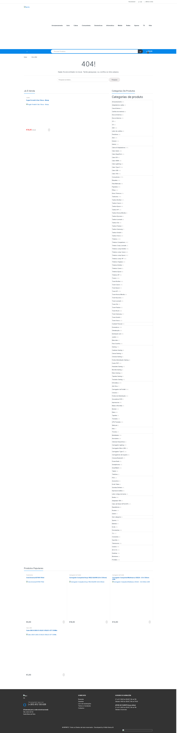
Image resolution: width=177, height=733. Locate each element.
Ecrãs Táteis (115, 484)
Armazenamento (57, 25)
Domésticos (98, 25)
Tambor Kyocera (117, 216)
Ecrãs (113, 527)
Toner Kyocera (116, 297)
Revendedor (132, 1)
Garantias (81, 701)
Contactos (81, 708)
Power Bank (115, 461)
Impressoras (115, 402)
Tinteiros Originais (117, 262)
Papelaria (115, 187)
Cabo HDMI (115, 160)
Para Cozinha (116, 343)
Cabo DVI (115, 157)
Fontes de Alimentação (119, 396)
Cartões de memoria (118, 111)
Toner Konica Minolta (118, 294)
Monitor (114, 409)
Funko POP (115, 363)
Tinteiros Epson (116, 271)
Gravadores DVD (117, 399)
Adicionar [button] (48, 129)
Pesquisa (114, 80)
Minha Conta (149, 1)
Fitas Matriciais (116, 183)
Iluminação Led (116, 334)
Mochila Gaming (116, 370)
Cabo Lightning (116, 164)
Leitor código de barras (119, 494)
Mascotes (115, 340)
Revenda (81, 699)
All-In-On (114, 550)
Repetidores (115, 507)
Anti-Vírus (115, 386)
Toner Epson (116, 288)
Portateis (114, 560)
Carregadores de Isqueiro (120, 455)
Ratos (113, 412)
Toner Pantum (116, 307)
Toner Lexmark (116, 301)
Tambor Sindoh (116, 232)
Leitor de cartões (117, 131)
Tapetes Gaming (117, 376)
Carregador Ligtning (118, 445)
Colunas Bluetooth (117, 458)
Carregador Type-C (118, 451)
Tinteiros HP (115, 275)
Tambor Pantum (116, 226)
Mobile (120, 25)
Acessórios (115, 481)
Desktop (114, 553)
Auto (68, 25)
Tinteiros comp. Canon (118, 252)
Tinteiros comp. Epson (118, 255)
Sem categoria (116, 517)
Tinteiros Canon (117, 268)
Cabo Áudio (115, 151)
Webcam (114, 425)
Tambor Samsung (117, 229)
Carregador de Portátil (118, 389)
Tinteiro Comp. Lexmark (119, 245)
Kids (150, 25)
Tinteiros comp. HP (117, 258)
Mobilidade (115, 435)
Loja (141, 1)
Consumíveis (86, 25)
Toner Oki (115, 304)
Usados (114, 546)
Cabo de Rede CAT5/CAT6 (120, 504)
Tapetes (114, 415)
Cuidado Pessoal (117, 324)
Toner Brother (116, 281)
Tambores (115, 196)
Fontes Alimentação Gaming (120, 360)
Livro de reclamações (84, 703)
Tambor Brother (116, 200)
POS (113, 478)
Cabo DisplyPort (117, 154)
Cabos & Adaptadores (118, 147)
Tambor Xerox (116, 236)
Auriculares (115, 438)
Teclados (115, 419)
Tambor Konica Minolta (119, 213)
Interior (114, 144)
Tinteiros (114, 239)
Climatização (115, 330)
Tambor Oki (115, 222)
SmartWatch (115, 468)
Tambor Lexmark (117, 219)
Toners (114, 278)
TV (144, 25)
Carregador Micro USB (119, 448)
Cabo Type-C (116, 167)
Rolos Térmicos (116, 193)
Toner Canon (116, 284)
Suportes (114, 540)
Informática (110, 25)
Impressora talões (117, 490)
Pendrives (115, 134)
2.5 (113, 121)
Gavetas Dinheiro (117, 487)
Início (25, 57)
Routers (114, 510)
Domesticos (115, 327)
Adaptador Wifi (116, 500)
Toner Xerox (116, 320)
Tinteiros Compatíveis (118, 242)
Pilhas (113, 190)
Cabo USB (115, 170)
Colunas (114, 392)
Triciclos (114, 432)
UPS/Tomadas (116, 422)
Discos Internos (116, 118)
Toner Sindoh (116, 317)
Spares (136, 25)
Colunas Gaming (117, 356)
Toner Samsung (116, 314)
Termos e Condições (84, 706)
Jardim (28, 97)
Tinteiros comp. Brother (119, 249)
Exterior (114, 141)
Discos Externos (117, 115)
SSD (113, 128)
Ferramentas (115, 530)
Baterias (114, 523)
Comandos (115, 537)
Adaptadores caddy (118, 105)
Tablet (114, 471)
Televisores (115, 543)
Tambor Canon (116, 203)
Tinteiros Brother (117, 265)
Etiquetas (114, 180)
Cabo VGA (115, 173)
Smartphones (116, 464)
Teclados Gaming (117, 379)
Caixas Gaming (116, 353)
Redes (128, 25)
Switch (114, 513)
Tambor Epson (116, 206)
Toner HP (115, 291)
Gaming (114, 347)
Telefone (115, 474)
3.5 (113, 124)
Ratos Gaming (116, 373)
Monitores (115, 556)
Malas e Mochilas (117, 405)
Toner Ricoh (115, 311)
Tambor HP (115, 209)
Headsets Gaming (117, 366)
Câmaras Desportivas (118, 442)
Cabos (76, 25)
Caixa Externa (116, 108)
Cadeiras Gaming (117, 350)
